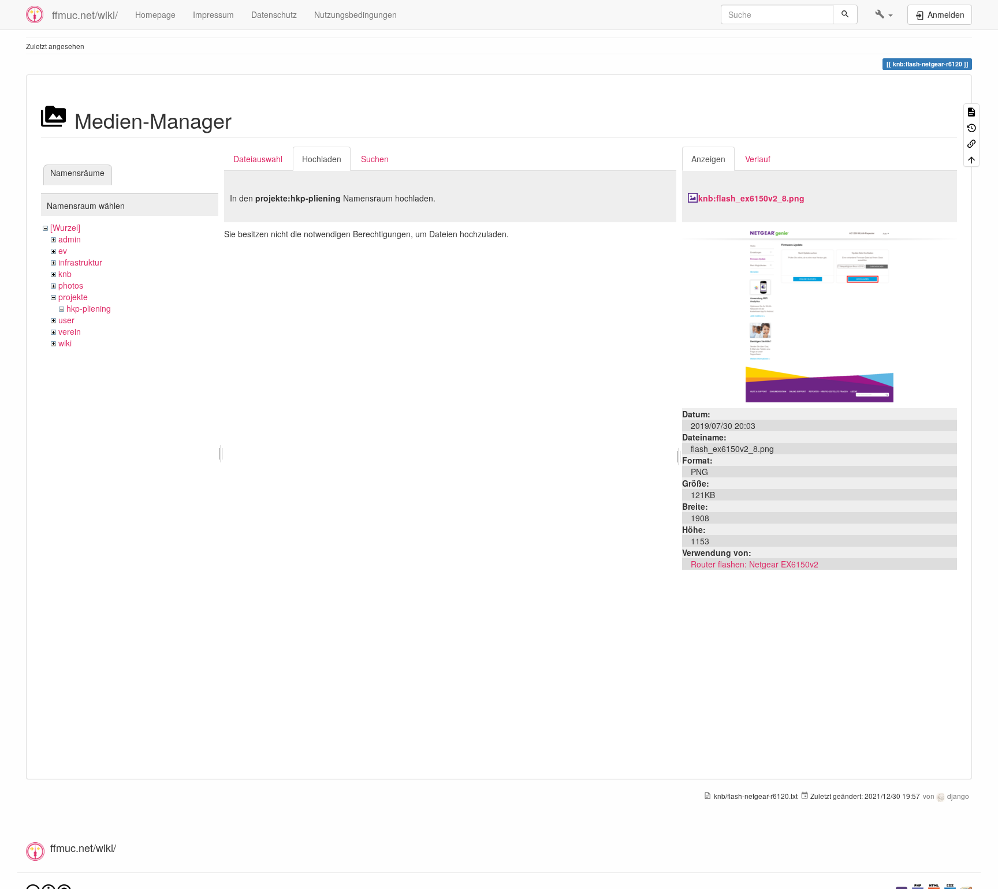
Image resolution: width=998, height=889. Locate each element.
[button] (884, 14)
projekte (73, 296)
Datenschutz (274, 14)
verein (69, 331)
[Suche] (845, 14)
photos (70, 285)
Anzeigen (708, 159)
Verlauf (757, 159)
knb (65, 273)
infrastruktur (80, 262)
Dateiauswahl (257, 159)
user (66, 320)
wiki (65, 343)
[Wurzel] (65, 227)
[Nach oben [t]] (971, 158)
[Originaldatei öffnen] (819, 314)
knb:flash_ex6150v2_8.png (751, 198)
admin (69, 239)
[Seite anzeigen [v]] (971, 111)
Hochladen (321, 159)
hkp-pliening (88, 308)
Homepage (155, 14)
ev (62, 250)
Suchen (375, 159)
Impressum (213, 14)
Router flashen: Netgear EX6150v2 (754, 564)
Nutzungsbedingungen (355, 14)
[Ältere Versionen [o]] (971, 126)
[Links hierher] (971, 143)
